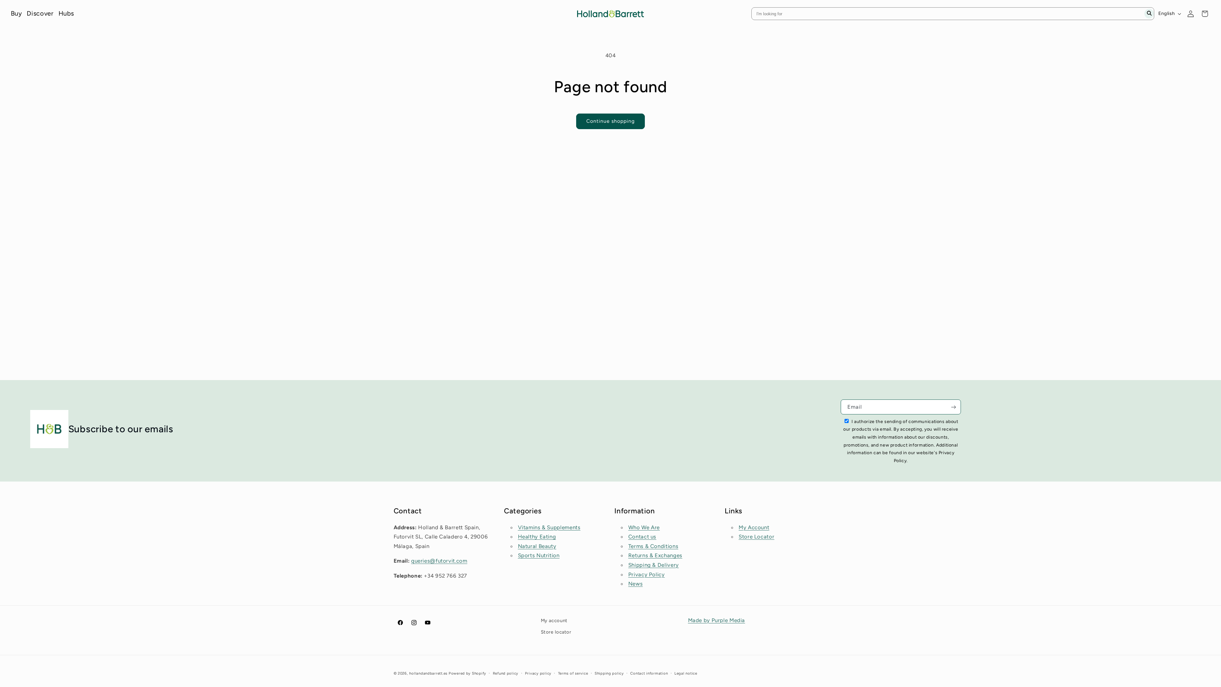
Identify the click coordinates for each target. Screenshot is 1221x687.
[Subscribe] (953, 406)
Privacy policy (538, 673)
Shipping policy (609, 673)
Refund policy (506, 673)
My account (554, 620)
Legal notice (685, 673)
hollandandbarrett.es (428, 673)
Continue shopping (610, 121)
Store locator (556, 632)
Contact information (649, 673)
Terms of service (573, 673)
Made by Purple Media (716, 620)
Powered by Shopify (467, 673)
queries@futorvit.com (439, 561)
